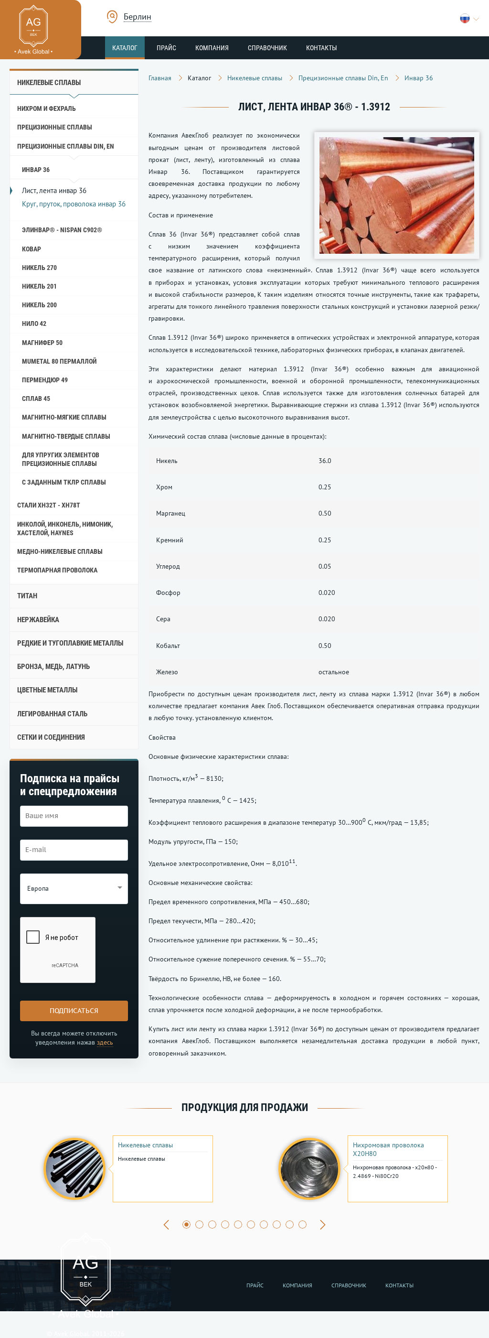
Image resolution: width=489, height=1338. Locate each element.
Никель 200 (39, 305)
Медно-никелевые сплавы (60, 551)
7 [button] (264, 1224)
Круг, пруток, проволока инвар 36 (74, 203)
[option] (127, 1168)
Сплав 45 (36, 398)
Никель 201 (39, 286)
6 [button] (251, 1224)
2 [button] (199, 1224)
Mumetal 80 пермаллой (59, 361)
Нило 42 (34, 323)
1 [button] (186, 1224)
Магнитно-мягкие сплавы (64, 417)
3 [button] (212, 1224)
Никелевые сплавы (49, 82)
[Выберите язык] (469, 18)
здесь (105, 1042)
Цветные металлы (47, 690)
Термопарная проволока (57, 570)
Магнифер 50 (42, 342)
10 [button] (302, 1224)
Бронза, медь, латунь (53, 666)
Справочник (267, 48)
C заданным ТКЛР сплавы (64, 482)
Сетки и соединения (51, 737)
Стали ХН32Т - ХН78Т (48, 505)
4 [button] (225, 1224)
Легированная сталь (52, 714)
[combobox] (137, 17)
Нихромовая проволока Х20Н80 (388, 1149)
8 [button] (277, 1224)
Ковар (31, 249)
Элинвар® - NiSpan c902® (62, 230)
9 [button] (290, 1224)
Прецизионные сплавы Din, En (65, 146)
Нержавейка (38, 619)
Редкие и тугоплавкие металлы (70, 643)
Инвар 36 (36, 169)
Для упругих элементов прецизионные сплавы (60, 459)
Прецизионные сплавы (54, 127)
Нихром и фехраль (46, 108)
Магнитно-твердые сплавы (66, 436)
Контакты (321, 48)
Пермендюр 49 (45, 380)
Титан (27, 596)
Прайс (166, 48)
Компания (212, 48)
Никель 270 (39, 267)
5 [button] (238, 1224)
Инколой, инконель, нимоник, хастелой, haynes (65, 528)
